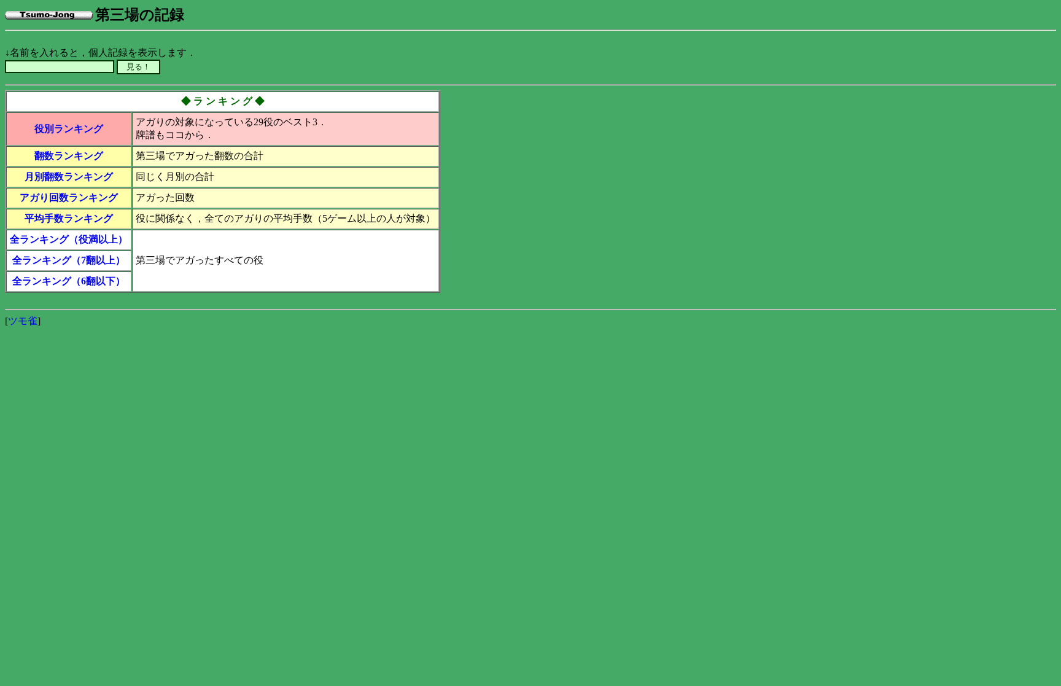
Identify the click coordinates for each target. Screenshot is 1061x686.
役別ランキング (68, 128)
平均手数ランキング (69, 218)
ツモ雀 (22, 321)
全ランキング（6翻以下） (68, 281)
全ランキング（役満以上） (69, 239)
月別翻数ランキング (69, 176)
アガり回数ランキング (69, 197)
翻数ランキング (68, 155)
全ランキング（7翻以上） (68, 260)
